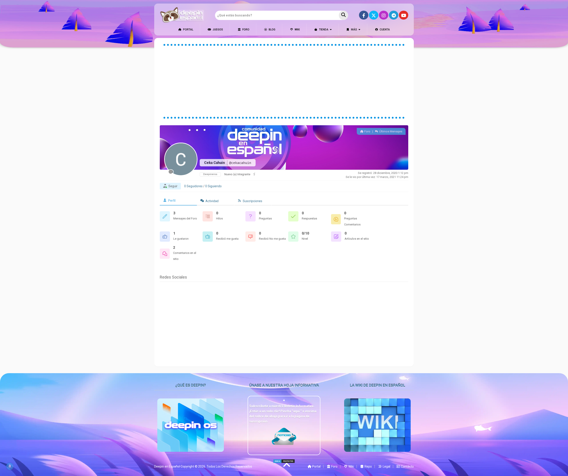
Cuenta (384, 29)
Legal (386, 466)
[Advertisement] (284, 81)
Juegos (217, 29)
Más (353, 29)
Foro (245, 29)
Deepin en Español (167, 466)
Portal (187, 29)
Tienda (323, 29)
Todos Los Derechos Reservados (229, 466)
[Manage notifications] (9, 466)
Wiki (297, 29)
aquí (296, 411)
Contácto (407, 466)
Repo (368, 466)
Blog (271, 29)
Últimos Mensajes (390, 131)
